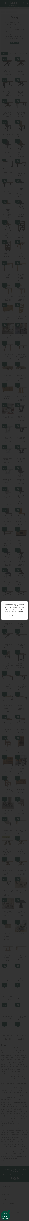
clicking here (20, 611)
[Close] (9, 1211)
